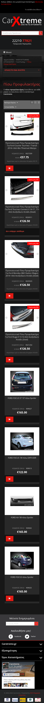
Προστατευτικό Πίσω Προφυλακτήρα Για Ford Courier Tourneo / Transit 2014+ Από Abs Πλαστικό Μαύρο (22, 145)
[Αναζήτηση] (40, 33)
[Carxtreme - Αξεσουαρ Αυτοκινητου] (22, 21)
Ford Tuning (20, 62)
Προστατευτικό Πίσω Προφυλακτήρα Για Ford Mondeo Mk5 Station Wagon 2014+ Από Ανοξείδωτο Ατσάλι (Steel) (22, 273)
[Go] (36, 623)
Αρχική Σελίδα (9, 60)
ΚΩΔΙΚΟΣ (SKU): (18, 153)
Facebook (17, 636)
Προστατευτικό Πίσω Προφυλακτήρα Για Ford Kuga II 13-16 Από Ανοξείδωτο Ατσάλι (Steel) (22, 337)
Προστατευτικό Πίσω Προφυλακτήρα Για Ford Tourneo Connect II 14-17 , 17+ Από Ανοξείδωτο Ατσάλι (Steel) (22, 209)
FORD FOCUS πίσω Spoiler (22, 577)
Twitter (33, 636)
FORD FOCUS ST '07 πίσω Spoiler (22, 398)
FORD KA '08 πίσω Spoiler (22, 517)
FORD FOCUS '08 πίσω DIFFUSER (22, 458)
